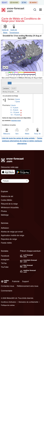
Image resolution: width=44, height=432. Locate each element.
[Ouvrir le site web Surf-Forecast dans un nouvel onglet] (4, 2)
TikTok (4, 263)
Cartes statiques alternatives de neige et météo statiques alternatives (22, 141)
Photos (4, 211)
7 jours (17, 101)
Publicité (15, 281)
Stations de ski (7, 196)
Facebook (5, 255)
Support (25, 281)
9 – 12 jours (15, 112)
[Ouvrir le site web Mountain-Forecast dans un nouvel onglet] (14, 2)
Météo (27, 133)
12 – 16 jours (15, 114)
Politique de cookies (8, 305)
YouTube (4, 267)
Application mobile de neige (12, 235)
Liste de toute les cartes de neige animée (18, 138)
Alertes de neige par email (12, 231)
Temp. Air (37, 133)
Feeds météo (6, 242)
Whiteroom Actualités (10, 207)
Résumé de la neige (9, 203)
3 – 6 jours (14, 107)
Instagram (5, 259)
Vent (16, 133)
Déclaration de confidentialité (28, 302)
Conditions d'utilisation (8, 302)
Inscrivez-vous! (16, 120)
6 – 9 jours (14, 110)
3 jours (17, 99)
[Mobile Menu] (40, 10)
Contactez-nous (7, 286)
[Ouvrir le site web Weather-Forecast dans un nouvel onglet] (33, 2)
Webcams (6, 133)
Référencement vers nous (27, 286)
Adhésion (5, 228)
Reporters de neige (9, 239)
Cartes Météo (6, 200)
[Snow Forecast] (12, 9)
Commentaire (6, 290)
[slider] (9, 83)
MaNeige (5, 215)
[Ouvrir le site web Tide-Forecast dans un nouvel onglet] (24, 2)
